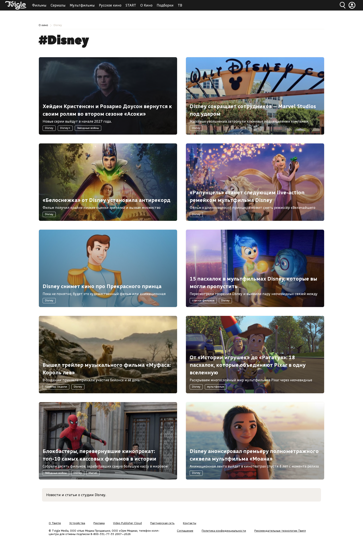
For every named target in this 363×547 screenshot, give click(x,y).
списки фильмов (203, 300)
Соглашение (185, 530)
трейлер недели (56, 386)
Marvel (93, 473)
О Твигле (55, 523)
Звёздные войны (88, 128)
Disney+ (65, 128)
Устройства (77, 523)
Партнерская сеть (162, 523)
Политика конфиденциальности (224, 530)
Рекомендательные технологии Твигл (280, 530)
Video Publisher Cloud (127, 523)
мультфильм (215, 386)
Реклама (99, 523)
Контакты (189, 523)
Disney (49, 128)
